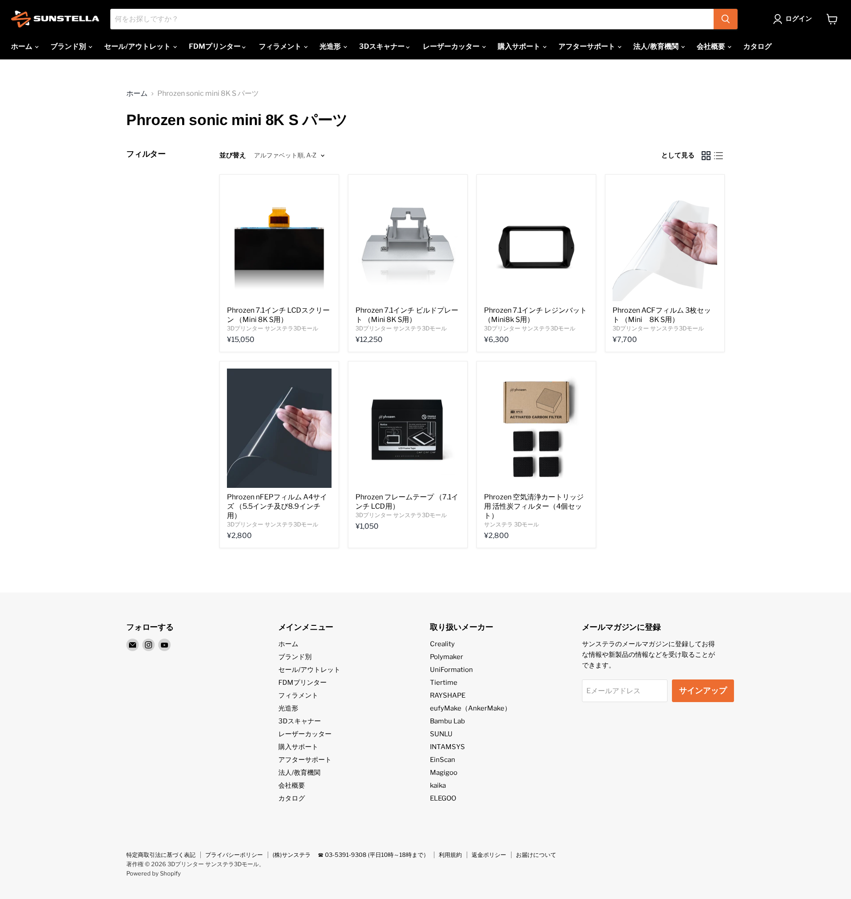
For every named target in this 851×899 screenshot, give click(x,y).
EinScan (442, 760)
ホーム (22, 46)
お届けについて (536, 854)
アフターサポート (587, 46)
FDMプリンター (215, 46)
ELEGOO (443, 798)
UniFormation (451, 670)
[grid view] (706, 155)
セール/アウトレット (138, 46)
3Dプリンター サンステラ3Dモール (272, 328)
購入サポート (520, 46)
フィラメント (281, 46)
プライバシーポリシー (234, 854)
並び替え (232, 155)
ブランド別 (69, 46)
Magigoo (443, 773)
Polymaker (446, 657)
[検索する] (726, 19)
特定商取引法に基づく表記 (160, 854)
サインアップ (703, 690)
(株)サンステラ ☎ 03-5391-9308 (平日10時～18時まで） (351, 854)
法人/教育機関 (656, 46)
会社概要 (711, 46)
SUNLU (441, 734)
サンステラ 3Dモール (511, 524)
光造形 (331, 46)
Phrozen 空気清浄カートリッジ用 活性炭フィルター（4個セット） (534, 506)
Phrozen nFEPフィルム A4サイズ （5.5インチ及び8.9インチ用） (277, 506)
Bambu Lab (447, 721)
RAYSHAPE (447, 695)
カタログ (757, 46)
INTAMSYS (447, 747)
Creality (442, 644)
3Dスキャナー (382, 46)
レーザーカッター (452, 46)
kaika (438, 785)
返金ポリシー (489, 854)
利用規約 (450, 854)
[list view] (718, 155)
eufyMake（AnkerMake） (470, 708)
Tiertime (443, 683)
